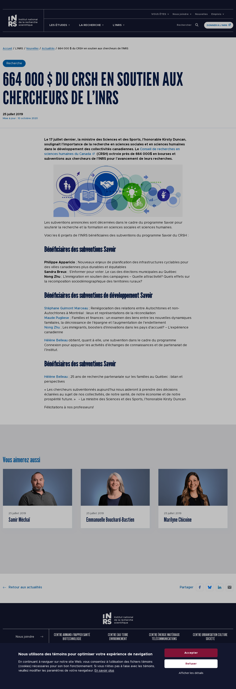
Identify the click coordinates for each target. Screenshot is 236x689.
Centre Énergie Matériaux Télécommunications (164, 637)
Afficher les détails (191, 673)
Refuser (191, 663)
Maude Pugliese (56, 318)
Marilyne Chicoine (178, 519)
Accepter (191, 652)
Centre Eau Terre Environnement (118, 637)
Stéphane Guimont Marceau (66, 308)
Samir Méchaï (19, 519)
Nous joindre (181, 14)
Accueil (7, 48)
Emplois (216, 14)
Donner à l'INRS (217, 25)
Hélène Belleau (56, 340)
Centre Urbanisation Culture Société (210, 637)
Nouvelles (201, 14)
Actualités (48, 48)
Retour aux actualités (25, 587)
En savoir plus (104, 670)
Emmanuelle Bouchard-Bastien (110, 519)
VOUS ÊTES (158, 14)
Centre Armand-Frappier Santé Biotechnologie (72, 637)
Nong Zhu (52, 327)
